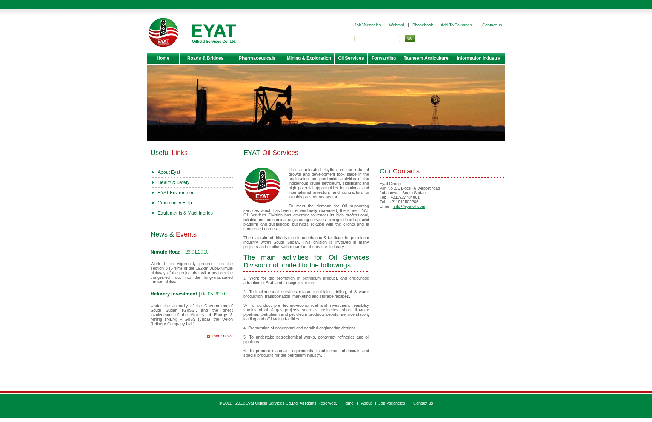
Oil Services (351, 58)
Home (163, 58)
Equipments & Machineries (185, 213)
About (366, 403)
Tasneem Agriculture (426, 58)
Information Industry (478, 58)
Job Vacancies (367, 25)
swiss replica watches (441, 368)
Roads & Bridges (205, 58)
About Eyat (169, 172)
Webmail (396, 25)
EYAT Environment (177, 192)
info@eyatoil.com (409, 206)
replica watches (301, 364)
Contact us (492, 25)
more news (222, 336)
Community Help (175, 203)
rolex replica (276, 368)
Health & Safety (173, 182)
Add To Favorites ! (457, 25)
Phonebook (422, 25)
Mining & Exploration (309, 58)
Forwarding (384, 58)
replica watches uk (380, 364)
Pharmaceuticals (257, 58)
